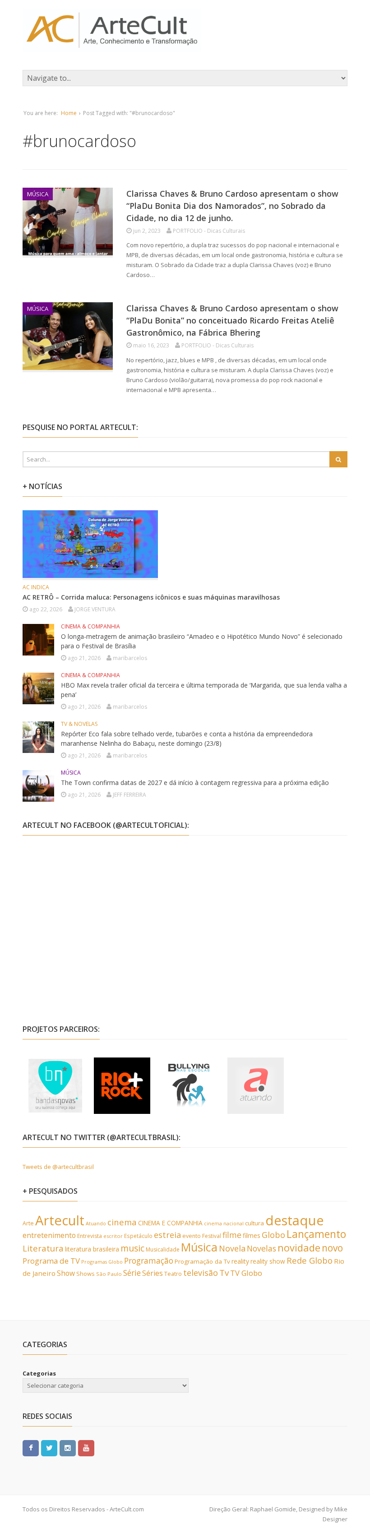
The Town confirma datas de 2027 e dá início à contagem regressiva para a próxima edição (195, 782)
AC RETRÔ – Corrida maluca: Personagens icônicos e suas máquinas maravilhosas (151, 597)
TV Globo (246, 1273)
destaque (294, 1220)
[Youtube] (86, 1448)
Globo (273, 1234)
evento (191, 1236)
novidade (299, 1247)
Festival (211, 1236)
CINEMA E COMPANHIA (170, 1223)
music (132, 1248)
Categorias (39, 1373)
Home (69, 113)
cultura (254, 1223)
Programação (148, 1260)
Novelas (261, 1248)
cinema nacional (224, 1223)
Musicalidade (163, 1249)
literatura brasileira (92, 1249)
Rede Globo (310, 1260)
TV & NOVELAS (79, 724)
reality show (267, 1261)
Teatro (173, 1274)
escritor (113, 1236)
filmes (251, 1235)
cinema (122, 1222)
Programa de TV (51, 1261)
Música (199, 1247)
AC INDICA (36, 587)
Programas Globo (102, 1261)
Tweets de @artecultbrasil (58, 1167)
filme (231, 1234)
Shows (85, 1274)
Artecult (59, 1220)
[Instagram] (68, 1448)
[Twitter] (49, 1448)
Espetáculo (138, 1235)
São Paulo (109, 1273)
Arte (28, 1223)
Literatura (43, 1248)
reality (240, 1261)
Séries (152, 1273)
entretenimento (49, 1235)
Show (66, 1273)
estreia (167, 1234)
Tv (224, 1273)
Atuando (96, 1223)
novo (332, 1248)
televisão (200, 1272)
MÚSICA (37, 194)
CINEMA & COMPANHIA (90, 626)
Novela (232, 1248)
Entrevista (89, 1236)
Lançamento (316, 1234)
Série (132, 1272)
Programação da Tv (202, 1261)
